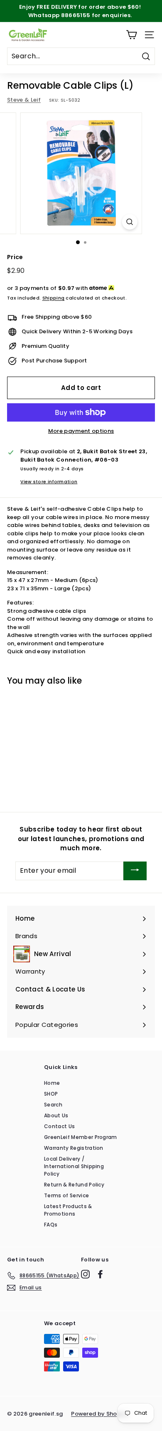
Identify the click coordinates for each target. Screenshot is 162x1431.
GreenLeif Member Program (80, 1137)
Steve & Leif (24, 100)
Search (53, 1104)
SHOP (51, 1093)
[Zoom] (129, 222)
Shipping (53, 298)
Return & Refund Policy (74, 1184)
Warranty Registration (73, 1147)
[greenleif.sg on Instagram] (85, 1274)
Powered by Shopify (99, 1414)
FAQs (50, 1224)
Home (52, 1082)
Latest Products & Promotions (68, 1210)
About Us (56, 1115)
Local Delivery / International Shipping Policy (74, 1166)
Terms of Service (66, 1195)
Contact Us (59, 1126)
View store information (48, 482)
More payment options (81, 431)
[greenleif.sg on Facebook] (100, 1274)
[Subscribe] (135, 871)
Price (15, 257)
